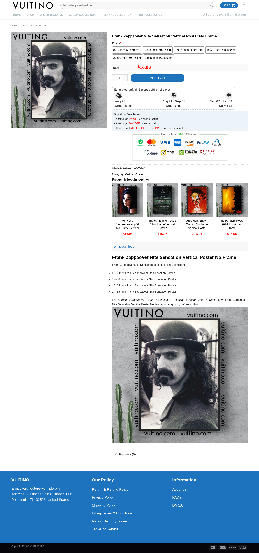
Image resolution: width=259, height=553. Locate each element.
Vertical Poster (38, 25)
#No (201, 299)
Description (128, 246)
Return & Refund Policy (110, 489)
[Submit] (211, 5)
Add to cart (157, 77)
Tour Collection (149, 15)
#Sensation (163, 299)
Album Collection (82, 15)
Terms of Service (105, 529)
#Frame (211, 299)
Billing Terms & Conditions (112, 513)
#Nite (150, 299)
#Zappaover (136, 299)
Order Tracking (51, 15)
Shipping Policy (104, 505)
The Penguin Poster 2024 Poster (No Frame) (231, 224)
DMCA (177, 505)
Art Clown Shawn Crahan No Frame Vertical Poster (197, 224)
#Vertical (178, 299)
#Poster (191, 299)
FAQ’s (177, 497)
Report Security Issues (110, 521)
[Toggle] (115, 246)
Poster (24, 25)
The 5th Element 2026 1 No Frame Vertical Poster (162, 224)
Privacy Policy (103, 497)
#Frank (122, 299)
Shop (30, 15)
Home (17, 15)
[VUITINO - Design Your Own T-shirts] (33, 5)
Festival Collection (116, 15)
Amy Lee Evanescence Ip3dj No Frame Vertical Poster (128, 226)
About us (179, 489)
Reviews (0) (127, 454)
